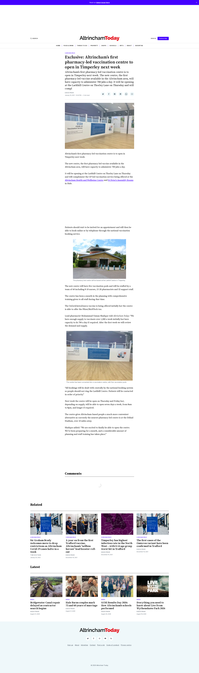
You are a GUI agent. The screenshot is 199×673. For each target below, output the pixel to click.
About (129, 45)
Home (58, 45)
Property (94, 45)
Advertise (139, 45)
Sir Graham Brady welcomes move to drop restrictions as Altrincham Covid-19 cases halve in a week (46, 546)
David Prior (69, 93)
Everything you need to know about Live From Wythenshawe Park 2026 (151, 605)
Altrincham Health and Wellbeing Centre (84, 180)
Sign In (153, 38)
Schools (113, 45)
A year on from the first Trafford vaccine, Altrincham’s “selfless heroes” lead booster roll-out (81, 546)
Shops (103, 45)
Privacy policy (126, 645)
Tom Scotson (35, 555)
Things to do (82, 45)
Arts (122, 45)
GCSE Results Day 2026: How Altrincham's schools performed (116, 605)
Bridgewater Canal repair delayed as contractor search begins (45, 605)
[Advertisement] (99, 19)
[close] (196, 2)
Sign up (70, 645)
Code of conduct (112, 645)
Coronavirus (70, 53)
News (32, 599)
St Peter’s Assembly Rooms (120, 180)
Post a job (101, 645)
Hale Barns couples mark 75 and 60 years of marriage (81, 604)
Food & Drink (69, 45)
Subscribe (163, 38)
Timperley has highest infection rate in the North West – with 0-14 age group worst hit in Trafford (116, 545)
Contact (93, 645)
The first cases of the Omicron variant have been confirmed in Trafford (152, 543)
